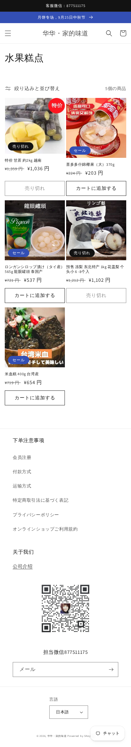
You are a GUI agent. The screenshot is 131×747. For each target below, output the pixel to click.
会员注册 (22, 457)
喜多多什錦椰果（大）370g (90, 164)
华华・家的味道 (57, 735)
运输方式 (22, 486)
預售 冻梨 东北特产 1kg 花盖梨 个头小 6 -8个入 (95, 269)
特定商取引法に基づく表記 (40, 500)
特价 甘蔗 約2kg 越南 (23, 160)
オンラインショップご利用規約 (45, 529)
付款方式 (22, 471)
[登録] (111, 669)
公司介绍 (22, 566)
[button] (8, 33)
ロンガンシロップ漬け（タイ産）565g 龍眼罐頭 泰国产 (35, 269)
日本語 (62, 712)
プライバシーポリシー (36, 515)
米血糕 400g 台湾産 (22, 373)
